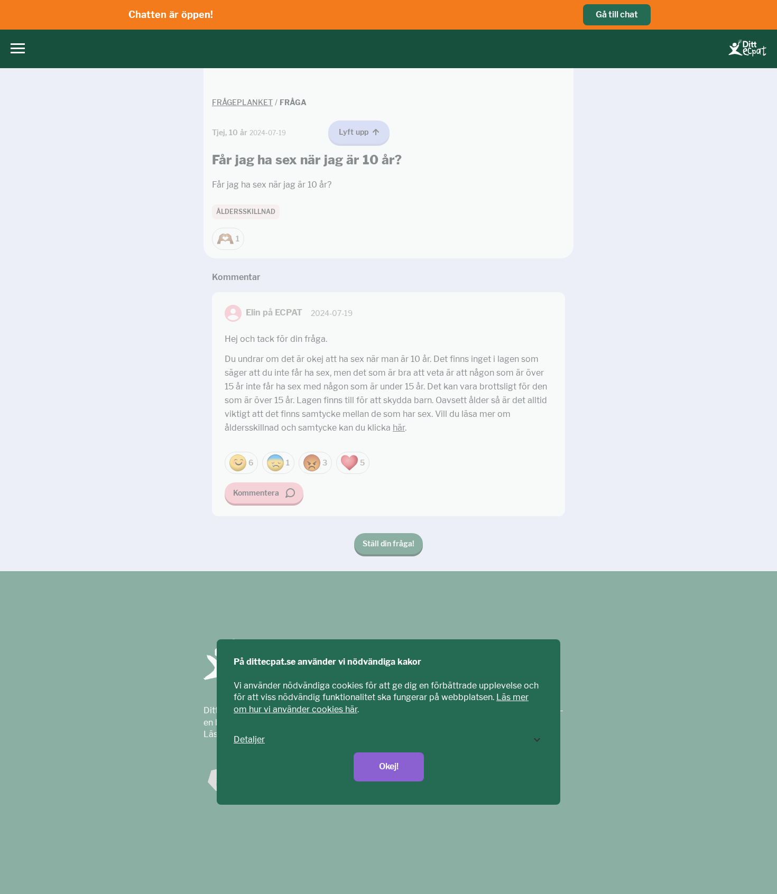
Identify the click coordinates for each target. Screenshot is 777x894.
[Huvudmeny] (15, 49)
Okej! (389, 766)
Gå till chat (617, 15)
